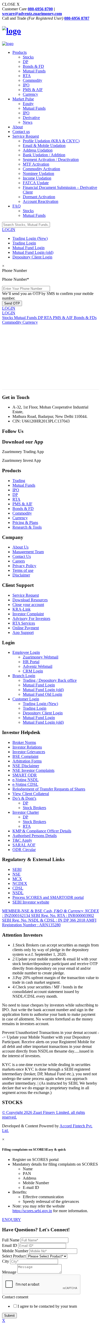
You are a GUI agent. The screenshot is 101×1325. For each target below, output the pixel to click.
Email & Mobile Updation (44, 145)
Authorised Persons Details (34, 835)
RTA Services (23, 623)
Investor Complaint (28, 614)
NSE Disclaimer (25, 766)
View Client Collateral (30, 793)
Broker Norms (24, 742)
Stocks (28, 57)
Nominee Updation (38, 173)
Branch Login (23, 675)
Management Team (28, 552)
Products (19, 52)
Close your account (28, 604)
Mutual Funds (34, 71)
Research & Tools (27, 527)
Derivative (31, 117)
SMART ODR (24, 775)
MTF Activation (36, 164)
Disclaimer (21, 575)
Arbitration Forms (27, 761)
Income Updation (37, 178)
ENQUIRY (11, 1219)
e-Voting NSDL (25, 780)
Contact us (21, 131)
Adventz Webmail (37, 666)
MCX (17, 879)
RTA (27, 75)
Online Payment (25, 628)
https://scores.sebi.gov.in (32, 1211)
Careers (18, 561)
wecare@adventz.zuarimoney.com (32, 13)
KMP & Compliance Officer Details (41, 831)
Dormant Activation (39, 197)
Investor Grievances (28, 752)
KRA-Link (21, 609)
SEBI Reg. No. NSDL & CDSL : (43, 920)
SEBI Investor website (30, 902)
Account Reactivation (40, 201)
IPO (26, 85)
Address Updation (38, 150)
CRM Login (33, 671)
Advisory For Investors (31, 618)
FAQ (16, 206)
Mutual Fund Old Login (42, 694)
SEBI (16, 869)
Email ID (10, 1245)
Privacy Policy (24, 566)
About (17, 127)
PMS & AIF (33, 89)
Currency (30, 94)
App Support (23, 632)
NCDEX (19, 883)
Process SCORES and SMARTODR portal (48, 897)
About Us (20, 547)
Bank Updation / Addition (44, 155)
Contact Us (21, 556)
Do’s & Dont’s (24, 798)
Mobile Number (15, 1251)
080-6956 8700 (40, 9)
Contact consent (15, 1297)
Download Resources (30, 600)
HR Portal (31, 662)
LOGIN (8, 229)
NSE (16, 874)
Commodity (32, 80)
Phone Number (14, 270)
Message (9, 1272)
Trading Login (24, 243)
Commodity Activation (41, 169)
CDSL (17, 888)
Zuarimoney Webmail (40, 657)
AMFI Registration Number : (49, 922)
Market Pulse (23, 99)
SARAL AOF (23, 845)
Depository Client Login (32, 257)
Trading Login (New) (30, 238)
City (5, 1261)
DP (25, 62)
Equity (28, 103)
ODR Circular (24, 849)
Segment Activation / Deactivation (51, 159)
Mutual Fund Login (28, 248)
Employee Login (26, 652)
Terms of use (22, 570)
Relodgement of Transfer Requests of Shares (48, 789)
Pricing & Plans (25, 522)
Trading (18, 480)
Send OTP (12, 303)
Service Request (25, 136)
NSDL (18, 893)
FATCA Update (36, 183)
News (27, 122)
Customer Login (25, 699)
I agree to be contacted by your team (47, 1306)
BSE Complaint (25, 756)
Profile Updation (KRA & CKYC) (51, 141)
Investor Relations (27, 747)
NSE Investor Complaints (33, 770)
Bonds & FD (33, 66)
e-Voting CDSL (25, 784)
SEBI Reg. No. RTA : (62, 915)
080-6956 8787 (76, 18)
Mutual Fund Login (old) (32, 252)
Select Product (14, 1256)
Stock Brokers (34, 807)
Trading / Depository (50, 680)
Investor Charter (25, 812)
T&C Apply (22, 840)
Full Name (11, 1240)
